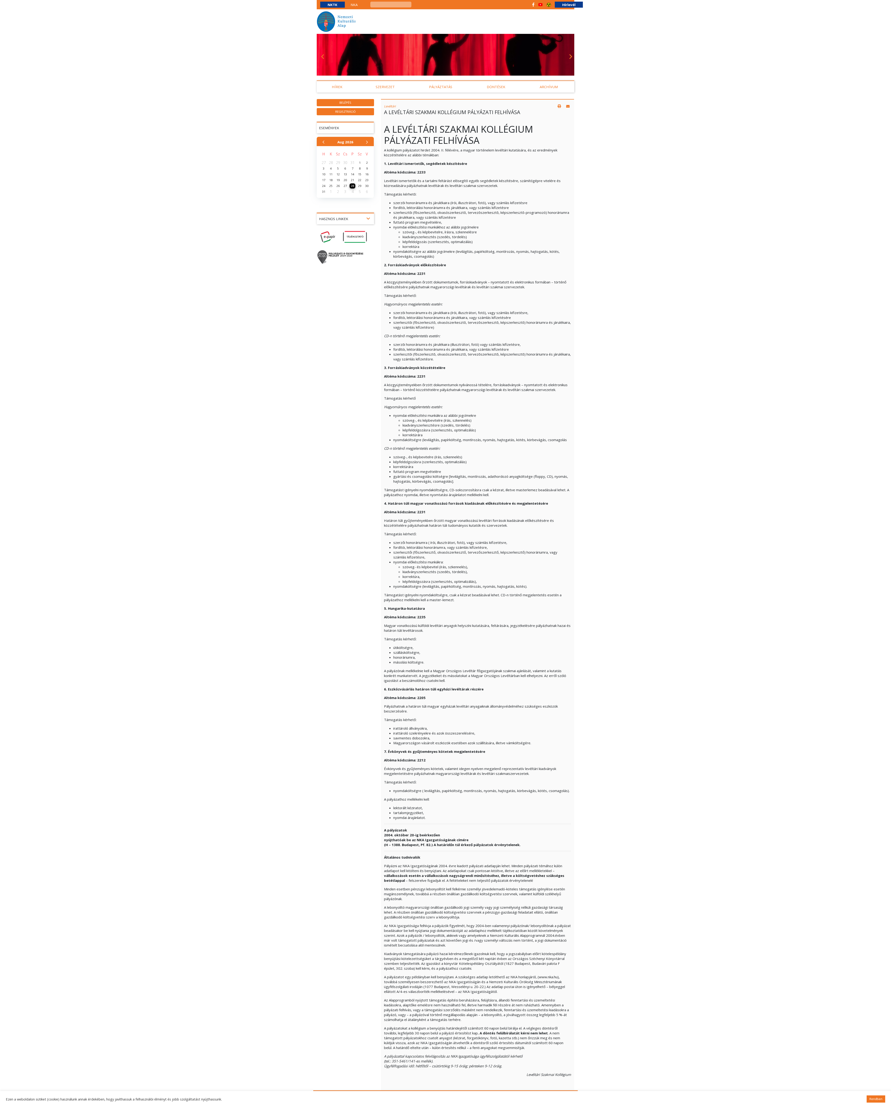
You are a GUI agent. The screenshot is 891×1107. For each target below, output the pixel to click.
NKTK (332, 4)
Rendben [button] (875, 1099)
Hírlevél (568, 4)
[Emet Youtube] (540, 4)
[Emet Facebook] (533, 4)
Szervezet (385, 86)
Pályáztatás (440, 86)
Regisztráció (345, 111)
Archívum (549, 86)
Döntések (496, 86)
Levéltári (390, 106)
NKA (354, 4)
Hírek (337, 86)
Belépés (345, 102)
